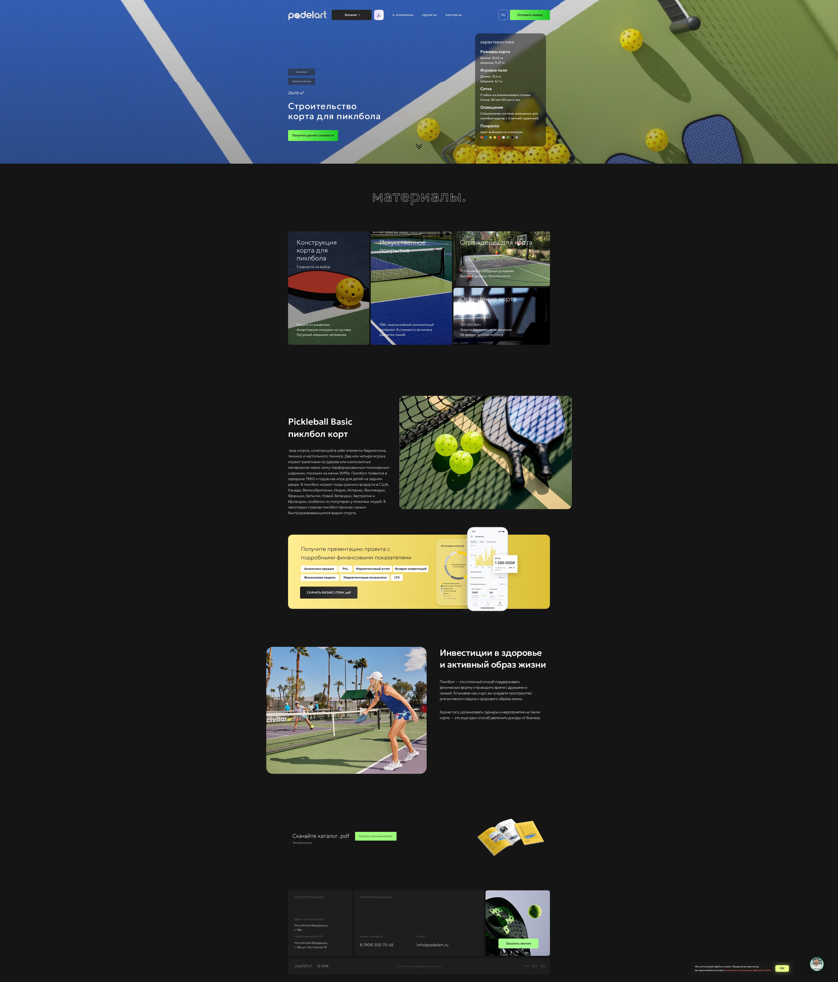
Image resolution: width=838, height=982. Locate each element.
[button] (313, 135)
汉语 (534, 966)
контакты (453, 15)
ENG (543, 966)
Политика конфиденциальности (419, 966)
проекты (429, 15)
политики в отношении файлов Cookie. (747, 970)
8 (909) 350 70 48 (376, 944)
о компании (403, 15)
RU (527, 966)
